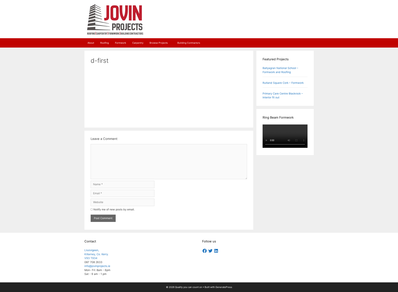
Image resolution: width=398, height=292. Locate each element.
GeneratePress (223, 287)
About (91, 42)
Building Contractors (188, 42)
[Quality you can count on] (115, 19)
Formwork (120, 42)
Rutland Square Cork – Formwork (283, 82)
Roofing (104, 42)
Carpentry (137, 42)
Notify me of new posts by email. (114, 209)
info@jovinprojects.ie (97, 266)
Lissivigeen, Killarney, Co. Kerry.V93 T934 (96, 254)
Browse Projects (159, 42)
